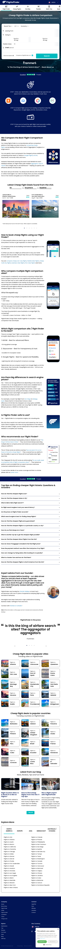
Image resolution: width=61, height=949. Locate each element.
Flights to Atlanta (9, 840)
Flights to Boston (9, 844)
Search (47, 56)
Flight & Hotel (4, 912)
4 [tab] (32, 228)
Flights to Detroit (9, 859)
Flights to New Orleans (11, 888)
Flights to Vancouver (37, 866)
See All (30, 813)
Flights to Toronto (36, 864)
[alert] (47, 937)
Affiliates (34, 908)
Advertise (34, 910)
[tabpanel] (15, 206)
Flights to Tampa (36, 854)
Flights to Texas (36, 856)
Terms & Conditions (28, 946)
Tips (2, 928)
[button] (47, 944)
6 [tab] (37, 228)
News (2, 934)
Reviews (3, 930)
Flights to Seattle (36, 849)
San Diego (28, 399)
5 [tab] (35, 228)
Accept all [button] (42, 941)
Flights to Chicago (9, 852)
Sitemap (3, 938)
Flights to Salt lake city (38, 852)
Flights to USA (8, 837)
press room (14, 472)
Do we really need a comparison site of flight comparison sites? (22, 461)
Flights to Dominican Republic (40, 885)
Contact (34, 912)
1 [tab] (25, 228)
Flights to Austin (9, 842)
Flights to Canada (36, 861)
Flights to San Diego (37, 847)
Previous (5, 209)
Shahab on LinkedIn (16, 606)
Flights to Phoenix (36, 840)
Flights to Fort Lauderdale (12, 864)
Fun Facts (3, 932)
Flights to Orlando (36, 837)
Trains (2, 917)
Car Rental (3, 914)
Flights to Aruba (36, 878)
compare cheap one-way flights (16, 261)
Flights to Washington (38, 859)
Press (33, 906)
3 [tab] (30, 228)
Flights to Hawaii (9, 866)
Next (55, 209)
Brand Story (4, 906)
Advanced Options (8, 55)
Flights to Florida (9, 861)
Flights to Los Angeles (10, 876)
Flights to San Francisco (38, 844)
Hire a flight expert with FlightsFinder (49, 794)
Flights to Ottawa (36, 873)
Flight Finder (4, 908)
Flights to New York (10, 885)
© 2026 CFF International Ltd (7, 946)
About (2, 904)
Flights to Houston (9, 868)
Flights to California (10, 847)
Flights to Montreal (37, 868)
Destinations (4, 926)
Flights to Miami (8, 878)
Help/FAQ (34, 904)
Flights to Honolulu (9, 871)
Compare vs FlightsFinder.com (23, 55)
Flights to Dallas (9, 854)
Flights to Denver (9, 856)
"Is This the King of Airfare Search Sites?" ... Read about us (30, 67)
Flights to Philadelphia (38, 842)
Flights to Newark (9, 883)
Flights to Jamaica (37, 876)
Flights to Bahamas (37, 880)
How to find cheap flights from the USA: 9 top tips (30, 795)
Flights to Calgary (36, 871)
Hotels (2, 910)
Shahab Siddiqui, (24, 592)
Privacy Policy (20, 946)
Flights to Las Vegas (10, 873)
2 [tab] (27, 228)
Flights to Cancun (36, 883)
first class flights (30, 263)
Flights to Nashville (9, 880)
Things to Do (4, 919)
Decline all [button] (53, 941)
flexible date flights (33, 261)
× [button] (58, 929)
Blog (2, 936)
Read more (42, 938)
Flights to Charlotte (10, 849)
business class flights (18, 263)
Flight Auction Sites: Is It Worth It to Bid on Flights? (10, 795)
